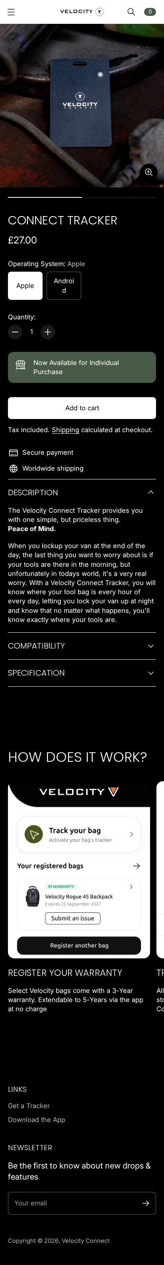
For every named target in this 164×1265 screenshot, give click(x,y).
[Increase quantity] (48, 332)
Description (33, 492)
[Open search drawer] (131, 12)
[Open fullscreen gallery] (149, 172)
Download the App (36, 1120)
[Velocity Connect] (82, 12)
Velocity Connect (85, 1240)
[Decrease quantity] (15, 332)
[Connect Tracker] (82, 105)
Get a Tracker (29, 1106)
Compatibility (36, 645)
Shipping (65, 430)
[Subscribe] (145, 1203)
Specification (36, 672)
